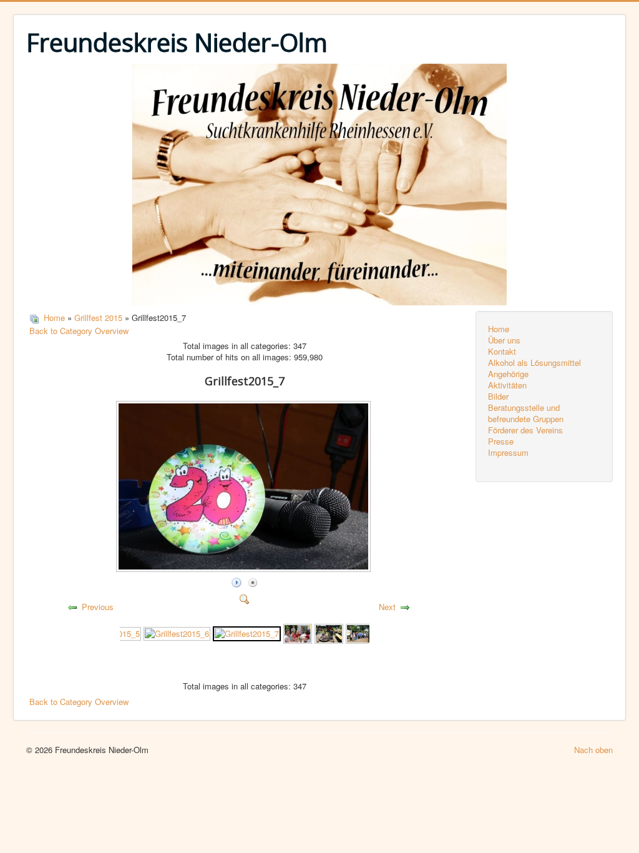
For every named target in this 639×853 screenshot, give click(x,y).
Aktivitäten (507, 385)
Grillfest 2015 (98, 317)
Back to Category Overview (79, 331)
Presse (501, 441)
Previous (98, 607)
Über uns (504, 340)
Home (54, 317)
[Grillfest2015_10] (360, 633)
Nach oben (593, 750)
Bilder (498, 396)
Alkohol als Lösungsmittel (534, 362)
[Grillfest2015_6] (177, 633)
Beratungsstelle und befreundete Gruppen (525, 413)
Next (387, 607)
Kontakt (502, 351)
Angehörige (508, 374)
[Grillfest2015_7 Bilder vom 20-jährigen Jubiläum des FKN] (244, 568)
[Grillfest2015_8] (297, 633)
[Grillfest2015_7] (247, 633)
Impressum (508, 452)
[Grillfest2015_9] (329, 633)
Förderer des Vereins (525, 430)
